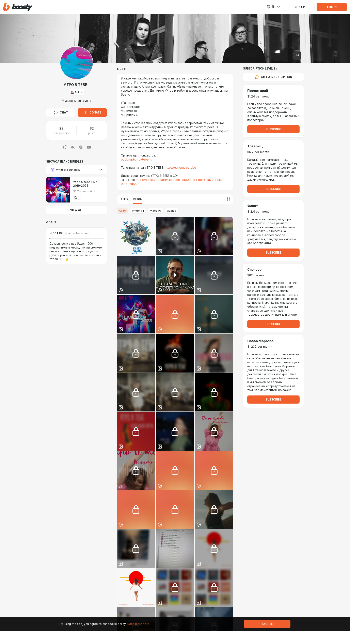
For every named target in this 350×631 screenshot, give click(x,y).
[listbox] (270, 7)
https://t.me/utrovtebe (180, 167)
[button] (17, 7)
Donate (95, 112)
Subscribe (273, 129)
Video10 (155, 210)
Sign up (299, 7)
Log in (332, 7)
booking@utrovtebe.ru (136, 159)
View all (76, 210)
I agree (267, 624)
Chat (64, 112)
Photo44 (138, 210)
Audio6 (172, 210)
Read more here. (138, 624)
